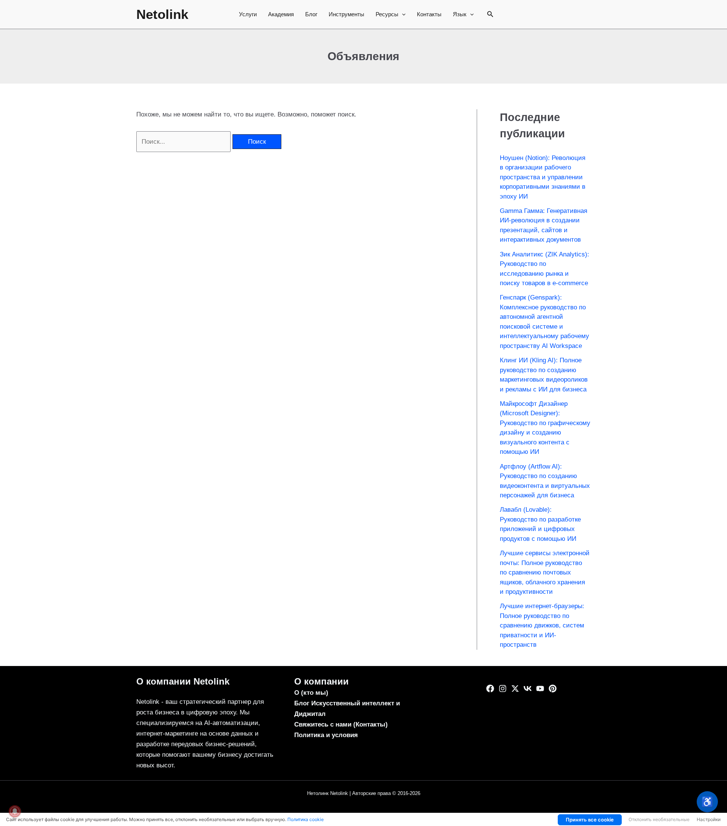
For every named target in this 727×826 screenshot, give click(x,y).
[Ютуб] (540, 688)
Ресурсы (387, 14)
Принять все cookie (590, 820)
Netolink (162, 14)
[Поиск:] (184, 141)
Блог (311, 14)
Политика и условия (326, 735)
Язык (459, 14)
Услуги (248, 14)
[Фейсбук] (490, 688)
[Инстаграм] (503, 688)
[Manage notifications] (15, 811)
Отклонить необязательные (659, 819)
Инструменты (346, 14)
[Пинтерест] (553, 688)
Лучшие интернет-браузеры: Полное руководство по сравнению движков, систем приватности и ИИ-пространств (542, 625)
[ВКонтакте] (528, 688)
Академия (281, 14)
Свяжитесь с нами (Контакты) (341, 724)
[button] (402, 14)
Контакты (429, 14)
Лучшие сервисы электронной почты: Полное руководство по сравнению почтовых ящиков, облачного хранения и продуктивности (545, 572)
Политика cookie (305, 819)
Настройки (709, 819)
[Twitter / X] (515, 688)
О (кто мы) (311, 692)
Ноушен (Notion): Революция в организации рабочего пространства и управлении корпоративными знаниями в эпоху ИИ (542, 177)
